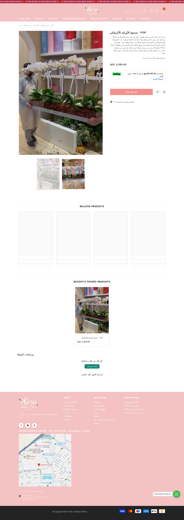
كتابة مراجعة (92, 366)
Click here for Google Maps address (31, 491)
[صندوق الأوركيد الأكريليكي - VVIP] (92, 310)
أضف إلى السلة (131, 92)
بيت (20, 25)
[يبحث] (135, 11)
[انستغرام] (27, 425)
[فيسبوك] (21, 425)
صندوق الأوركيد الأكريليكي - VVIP (92, 338)
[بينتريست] (34, 425)
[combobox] (133, 11)
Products (27, 25)
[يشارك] (163, 92)
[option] (61, 93)
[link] (158, 92)
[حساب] (151, 10)
